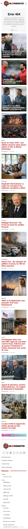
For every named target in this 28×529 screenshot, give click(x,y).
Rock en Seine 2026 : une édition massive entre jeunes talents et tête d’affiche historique (13, 145)
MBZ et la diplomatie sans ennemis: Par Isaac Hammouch (13, 302)
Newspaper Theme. (20, 526)
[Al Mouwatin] (14, 446)
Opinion (3, 298)
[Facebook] (4, 453)
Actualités (4, 259)
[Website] (20, 453)
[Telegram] (10, 453)
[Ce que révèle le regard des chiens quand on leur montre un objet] (14, 406)
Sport (4, 76)
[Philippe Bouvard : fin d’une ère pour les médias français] (14, 205)
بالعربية (4, 48)
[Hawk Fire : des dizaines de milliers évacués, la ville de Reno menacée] (14, 244)
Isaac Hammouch (4, 307)
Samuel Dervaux (4, 190)
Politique (4, 181)
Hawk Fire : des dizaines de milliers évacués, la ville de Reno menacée (13, 263)
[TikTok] (14, 453)
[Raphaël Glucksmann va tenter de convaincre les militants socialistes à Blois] (14, 166)
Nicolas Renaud (4, 391)
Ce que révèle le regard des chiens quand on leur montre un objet (13, 426)
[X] (17, 453)
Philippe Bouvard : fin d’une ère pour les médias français (12, 224)
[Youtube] (24, 453)
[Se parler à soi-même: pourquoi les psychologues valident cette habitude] (14, 98)
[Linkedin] (7, 453)
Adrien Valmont (4, 229)
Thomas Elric (4, 268)
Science (5, 103)
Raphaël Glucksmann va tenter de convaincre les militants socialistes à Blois (13, 186)
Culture (3, 220)
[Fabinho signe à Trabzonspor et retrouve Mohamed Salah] (14, 72)
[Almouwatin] (13, 3)
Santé (3, 140)
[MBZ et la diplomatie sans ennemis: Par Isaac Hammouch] (14, 283)
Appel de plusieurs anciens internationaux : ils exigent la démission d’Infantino (13, 387)
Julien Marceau (4, 151)
